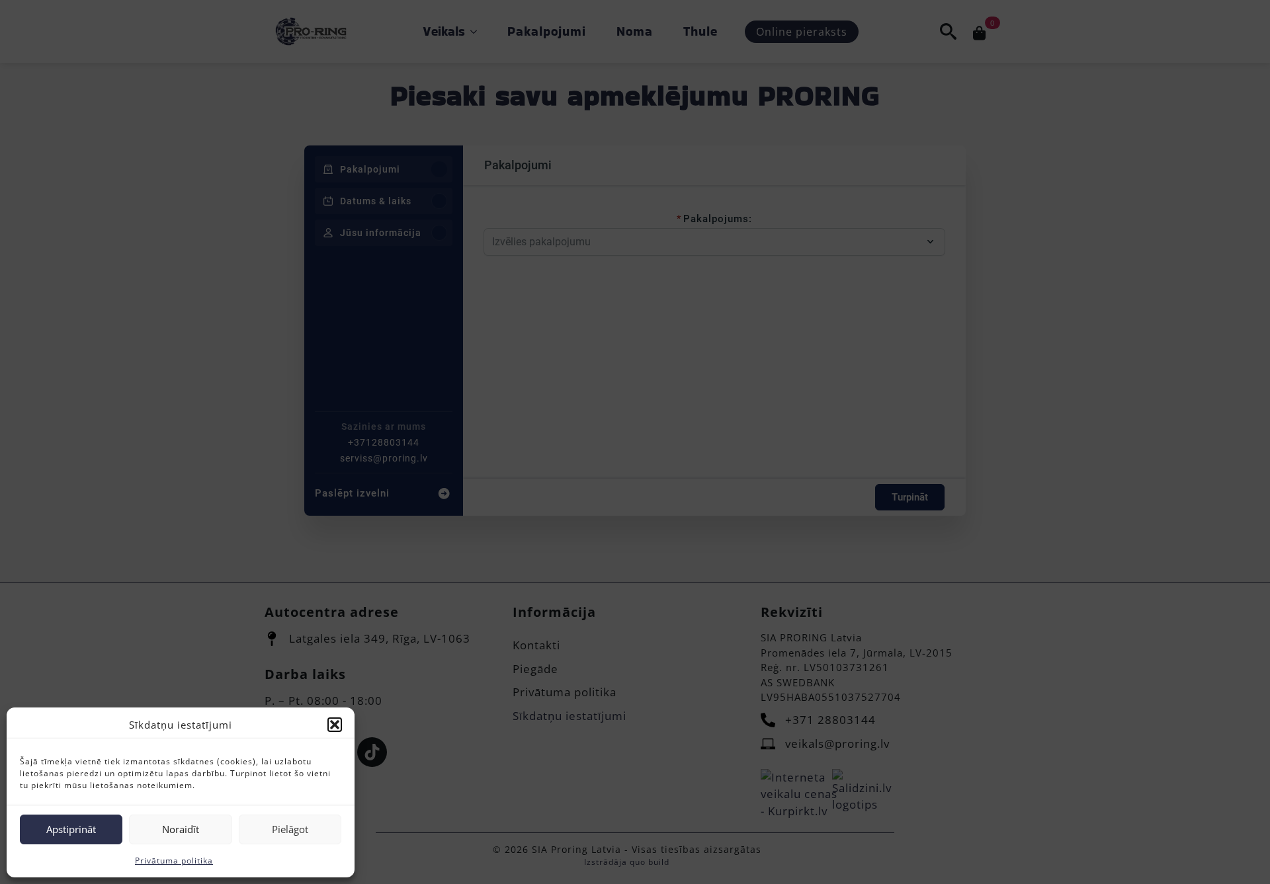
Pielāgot (290, 829)
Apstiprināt (71, 829)
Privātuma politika (174, 860)
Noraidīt (180, 829)
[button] (334, 724)
